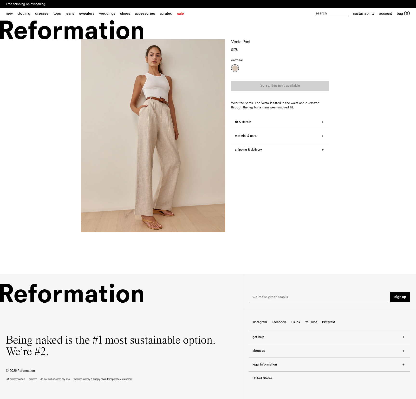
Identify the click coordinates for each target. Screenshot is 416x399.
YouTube (311, 322)
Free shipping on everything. (26, 4)
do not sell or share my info (55, 379)
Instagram (260, 322)
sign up (400, 297)
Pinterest (328, 322)
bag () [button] (403, 14)
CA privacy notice (15, 379)
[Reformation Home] (208, 29)
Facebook (279, 322)
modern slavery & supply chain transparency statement (103, 379)
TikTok (295, 322)
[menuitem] (12, 14)
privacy (33, 379)
